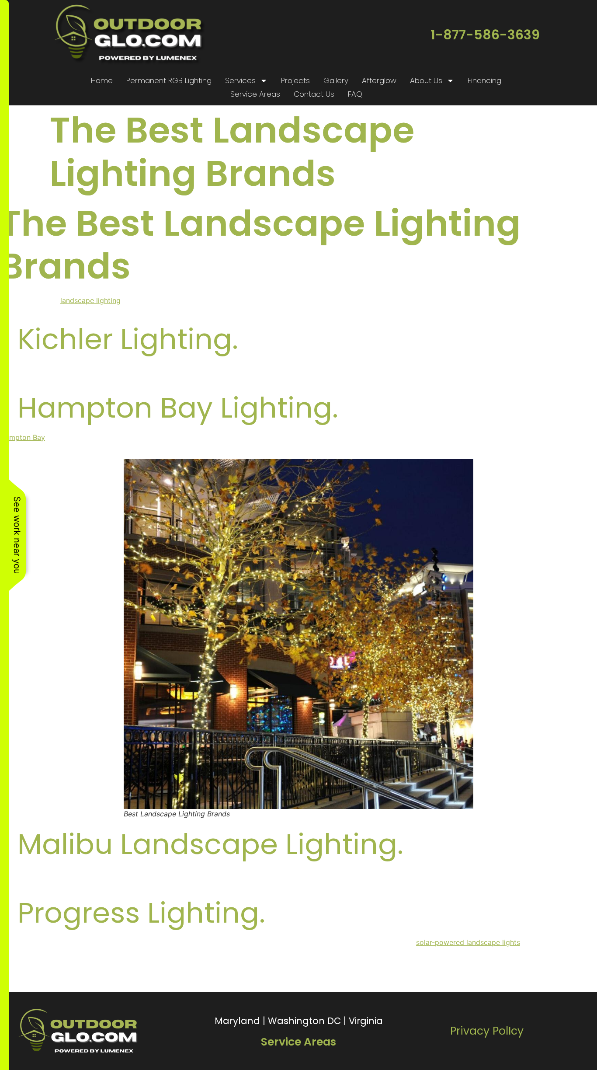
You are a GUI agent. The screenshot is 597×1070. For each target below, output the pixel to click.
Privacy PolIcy (487, 1031)
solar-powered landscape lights (468, 942)
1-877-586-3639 (485, 34)
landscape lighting (90, 300)
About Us (426, 80)
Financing (484, 80)
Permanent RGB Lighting (169, 80)
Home (102, 80)
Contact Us (314, 94)
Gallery (335, 80)
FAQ (355, 94)
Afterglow (379, 80)
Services (240, 80)
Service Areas (255, 94)
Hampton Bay (22, 437)
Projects (295, 80)
